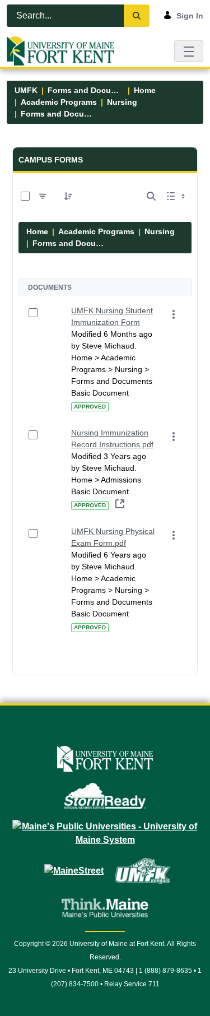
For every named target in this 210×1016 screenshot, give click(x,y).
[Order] (68, 196)
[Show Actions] (174, 314)
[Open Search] (151, 196)
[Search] (136, 15)
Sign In (189, 15)
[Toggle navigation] (188, 50)
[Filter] (42, 196)
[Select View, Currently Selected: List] (177, 196)
